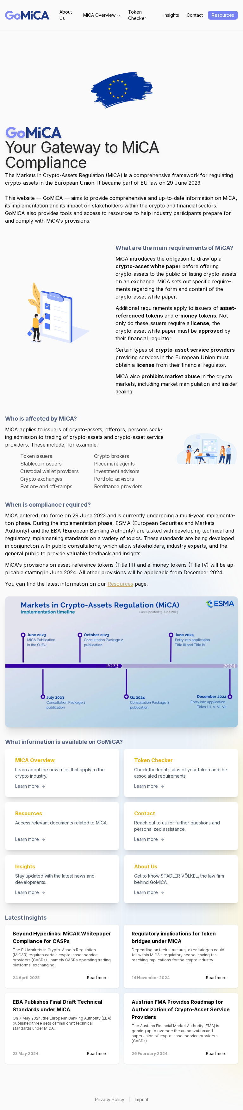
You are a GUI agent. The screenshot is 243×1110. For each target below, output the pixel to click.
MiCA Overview (99, 15)
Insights (171, 15)
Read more (97, 977)
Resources (223, 15)
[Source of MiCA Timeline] (121, 661)
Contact (195, 15)
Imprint (141, 1099)
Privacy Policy (109, 1099)
